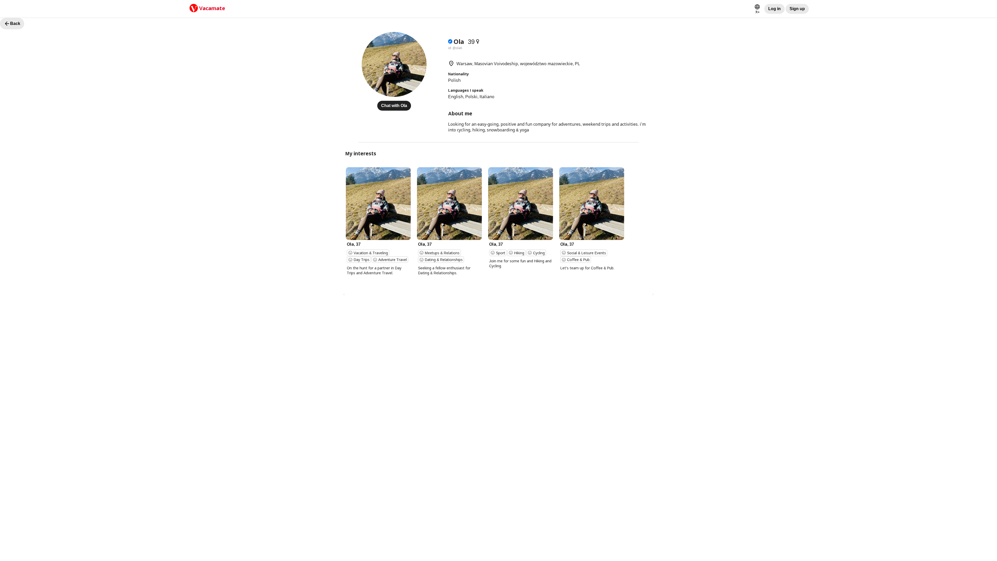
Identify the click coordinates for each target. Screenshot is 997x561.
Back (12, 23)
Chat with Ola (394, 105)
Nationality (458, 73)
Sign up (797, 8)
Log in (774, 8)
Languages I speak (465, 90)
